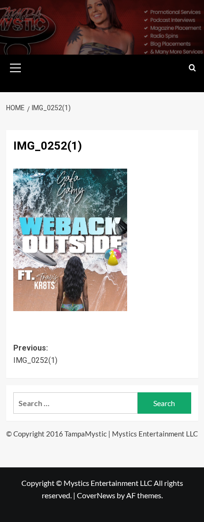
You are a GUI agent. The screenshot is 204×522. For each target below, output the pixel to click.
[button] (15, 66)
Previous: (35, 354)
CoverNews (96, 495)
